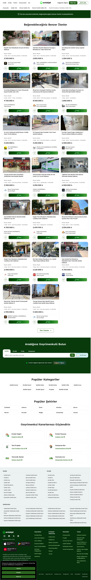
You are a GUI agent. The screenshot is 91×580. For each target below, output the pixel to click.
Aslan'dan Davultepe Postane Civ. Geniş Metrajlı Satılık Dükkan (73, 91)
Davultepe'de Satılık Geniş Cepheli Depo (73, 48)
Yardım (50, 554)
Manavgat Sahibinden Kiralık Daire (77, 514)
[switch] (81, 355)
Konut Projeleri (8, 492)
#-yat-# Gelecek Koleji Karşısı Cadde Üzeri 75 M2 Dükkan (16, 133)
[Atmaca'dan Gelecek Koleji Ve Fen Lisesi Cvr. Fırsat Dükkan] (45, 165)
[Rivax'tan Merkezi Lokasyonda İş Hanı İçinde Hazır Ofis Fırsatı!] (74, 207)
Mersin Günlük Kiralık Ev (76, 492)
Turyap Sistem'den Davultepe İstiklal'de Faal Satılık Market (13, 175)
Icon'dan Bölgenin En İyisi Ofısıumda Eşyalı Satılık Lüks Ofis (16, 91)
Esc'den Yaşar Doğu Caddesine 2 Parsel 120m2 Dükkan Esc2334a (72, 133)
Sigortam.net (49, 574)
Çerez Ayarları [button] (80, 546)
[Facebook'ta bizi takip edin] (9, 536)
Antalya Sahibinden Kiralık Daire (56, 518)
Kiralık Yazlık (51, 485)
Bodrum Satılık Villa (31, 497)
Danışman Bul (66, 535)
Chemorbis (85, 576)
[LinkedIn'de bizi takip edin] (18, 536)
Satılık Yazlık (7, 490)
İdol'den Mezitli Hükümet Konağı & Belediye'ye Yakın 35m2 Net (44, 48)
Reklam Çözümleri (53, 542)
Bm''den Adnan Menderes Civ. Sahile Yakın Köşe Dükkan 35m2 (44, 260)
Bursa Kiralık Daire (75, 477)
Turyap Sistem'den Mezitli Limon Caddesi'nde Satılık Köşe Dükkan (43, 302)
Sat (29, 3)
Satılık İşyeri (27, 389)
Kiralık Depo (51, 487)
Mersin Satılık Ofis (24, 8)
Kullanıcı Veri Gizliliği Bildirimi (82, 550)
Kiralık (10, 3)
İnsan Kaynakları (53, 548)
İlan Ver (73, 3)
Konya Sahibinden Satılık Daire (34, 508)
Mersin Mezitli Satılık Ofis (39, 8)
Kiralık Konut (27, 385)
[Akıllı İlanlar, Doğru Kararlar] (45, 2)
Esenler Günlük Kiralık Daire (77, 489)
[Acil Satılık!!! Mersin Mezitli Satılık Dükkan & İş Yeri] (16, 207)
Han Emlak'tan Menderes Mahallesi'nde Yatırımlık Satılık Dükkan (72, 260)
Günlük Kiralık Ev (52, 482)
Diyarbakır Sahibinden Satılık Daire (11, 512)
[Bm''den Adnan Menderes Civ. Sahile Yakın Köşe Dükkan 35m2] (45, 249)
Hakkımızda (52, 537)
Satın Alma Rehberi (39, 538)
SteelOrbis (85, 574)
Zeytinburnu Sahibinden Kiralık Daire (78, 519)
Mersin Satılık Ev (30, 485)
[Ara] (72, 355)
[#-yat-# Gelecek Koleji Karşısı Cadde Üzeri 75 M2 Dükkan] (16, 122)
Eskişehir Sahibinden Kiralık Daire (78, 508)
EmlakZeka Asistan (68, 546)
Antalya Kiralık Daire (75, 475)
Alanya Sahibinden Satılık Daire (34, 516)
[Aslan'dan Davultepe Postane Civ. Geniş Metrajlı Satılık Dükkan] (74, 80)
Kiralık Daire (53, 385)
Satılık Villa (65, 385)
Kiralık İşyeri (40, 389)
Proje (22, 351)
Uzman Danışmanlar (68, 549)
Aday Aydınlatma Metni (81, 561)
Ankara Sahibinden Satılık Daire (12, 518)
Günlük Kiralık (63, 389)
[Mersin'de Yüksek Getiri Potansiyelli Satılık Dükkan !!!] (16, 291)
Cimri (71, 574)
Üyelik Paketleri (67, 543)
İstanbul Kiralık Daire (53, 497)
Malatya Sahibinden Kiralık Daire (56, 511)
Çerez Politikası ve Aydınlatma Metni (81, 543)
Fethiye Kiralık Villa (75, 497)
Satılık (4, 3)
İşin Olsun (41, 574)
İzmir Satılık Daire (30, 480)
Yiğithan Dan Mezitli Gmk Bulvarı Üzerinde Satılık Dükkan (72, 175)
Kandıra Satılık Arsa (31, 490)
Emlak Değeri (37, 553)
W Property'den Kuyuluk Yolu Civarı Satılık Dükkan (44, 133)
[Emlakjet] (8, 532)
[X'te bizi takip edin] (13, 536)
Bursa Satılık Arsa (30, 492)
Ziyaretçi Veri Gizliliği (82, 553)
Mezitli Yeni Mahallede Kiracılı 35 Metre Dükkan (16, 48)
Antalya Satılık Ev (30, 482)
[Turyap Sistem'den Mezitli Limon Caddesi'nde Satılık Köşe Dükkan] (45, 291)
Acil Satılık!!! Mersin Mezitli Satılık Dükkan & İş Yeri (14, 217)
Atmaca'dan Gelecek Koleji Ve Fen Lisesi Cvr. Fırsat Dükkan (44, 175)
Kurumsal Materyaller (54, 545)
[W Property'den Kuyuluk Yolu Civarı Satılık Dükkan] (45, 122)
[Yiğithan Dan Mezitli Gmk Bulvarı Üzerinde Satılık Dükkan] (74, 165)
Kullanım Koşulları (81, 535)
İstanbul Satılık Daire (31, 475)
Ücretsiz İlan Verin (67, 540)
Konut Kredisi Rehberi (40, 546)
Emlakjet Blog (38, 535)
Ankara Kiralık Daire (53, 495)
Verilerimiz (37, 556)
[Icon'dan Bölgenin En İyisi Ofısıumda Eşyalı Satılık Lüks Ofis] (16, 80)
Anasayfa (6, 8)
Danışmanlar (22, 3)
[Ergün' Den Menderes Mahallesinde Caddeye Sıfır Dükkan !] (45, 207)
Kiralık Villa (51, 480)
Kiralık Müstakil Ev (52, 490)
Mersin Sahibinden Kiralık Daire (78, 511)
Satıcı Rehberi (38, 540)
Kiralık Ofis (51, 492)
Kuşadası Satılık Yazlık (32, 495)
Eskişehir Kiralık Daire (75, 480)
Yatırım (15, 3)
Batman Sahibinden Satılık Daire (12, 515)
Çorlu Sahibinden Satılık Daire (34, 518)
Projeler (51, 389)
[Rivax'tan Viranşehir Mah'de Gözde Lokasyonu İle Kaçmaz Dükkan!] (45, 80)
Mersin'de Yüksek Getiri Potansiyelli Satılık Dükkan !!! (15, 302)
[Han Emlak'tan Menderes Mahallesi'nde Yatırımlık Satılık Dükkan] (74, 249)
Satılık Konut (14, 385)
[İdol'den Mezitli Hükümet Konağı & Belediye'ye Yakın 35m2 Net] (45, 38)
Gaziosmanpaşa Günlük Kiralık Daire (78, 486)
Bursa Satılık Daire (31, 477)
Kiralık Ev (50, 477)
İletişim (51, 551)
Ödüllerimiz (52, 539)
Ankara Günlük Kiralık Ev (76, 494)
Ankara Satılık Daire (9, 495)
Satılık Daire (40, 385)
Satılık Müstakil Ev (8, 485)
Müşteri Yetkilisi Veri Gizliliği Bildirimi (82, 557)
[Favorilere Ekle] (6, 68)
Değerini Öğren (63, 3)
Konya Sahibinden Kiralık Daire (56, 516)
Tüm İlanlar (44, 330)
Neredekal (77, 574)
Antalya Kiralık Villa (75, 499)
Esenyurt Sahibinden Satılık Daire (34, 513)
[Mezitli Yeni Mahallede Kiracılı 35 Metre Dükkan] (16, 38)
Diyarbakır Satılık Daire (10, 497)
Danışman (31, 351)
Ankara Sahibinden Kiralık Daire (56, 513)
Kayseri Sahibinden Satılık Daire (12, 520)
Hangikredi (66, 574)
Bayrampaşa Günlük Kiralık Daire (79, 482)
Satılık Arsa (77, 385)
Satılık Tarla (7, 487)
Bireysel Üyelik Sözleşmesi (80, 538)
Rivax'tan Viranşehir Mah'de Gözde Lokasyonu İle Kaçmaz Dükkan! (44, 91)
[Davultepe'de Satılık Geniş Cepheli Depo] (74, 38)
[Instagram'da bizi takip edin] (4, 536)
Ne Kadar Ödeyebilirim (37, 550)
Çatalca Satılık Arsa (31, 487)
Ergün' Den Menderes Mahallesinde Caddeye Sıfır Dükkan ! (44, 217)
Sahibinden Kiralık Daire (54, 508)
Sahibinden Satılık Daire (10, 508)
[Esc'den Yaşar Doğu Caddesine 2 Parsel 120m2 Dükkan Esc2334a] (74, 122)
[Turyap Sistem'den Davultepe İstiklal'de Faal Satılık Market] (16, 165)
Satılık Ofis (14, 8)
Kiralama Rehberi (39, 543)
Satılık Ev (6, 477)
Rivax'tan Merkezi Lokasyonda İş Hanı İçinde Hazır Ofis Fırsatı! (74, 217)
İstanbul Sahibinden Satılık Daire (34, 511)
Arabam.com (57, 574)
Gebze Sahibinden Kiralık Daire (78, 522)
